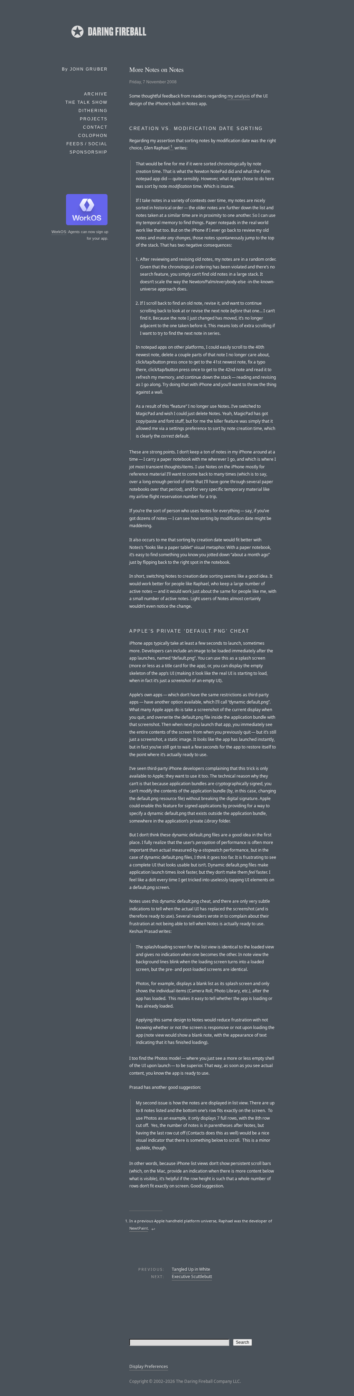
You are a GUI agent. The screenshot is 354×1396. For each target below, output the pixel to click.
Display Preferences (148, 1366)
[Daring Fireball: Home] (108, 40)
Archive (96, 94)
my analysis (238, 96)
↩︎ (153, 1229)
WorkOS (59, 232)
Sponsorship (88, 152)
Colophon (93, 135)
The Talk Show (86, 102)
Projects (94, 119)
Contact (95, 127)
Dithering (93, 110)
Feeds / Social (87, 143)
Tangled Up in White (191, 1269)
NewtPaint (138, 1228)
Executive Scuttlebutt (192, 1276)
